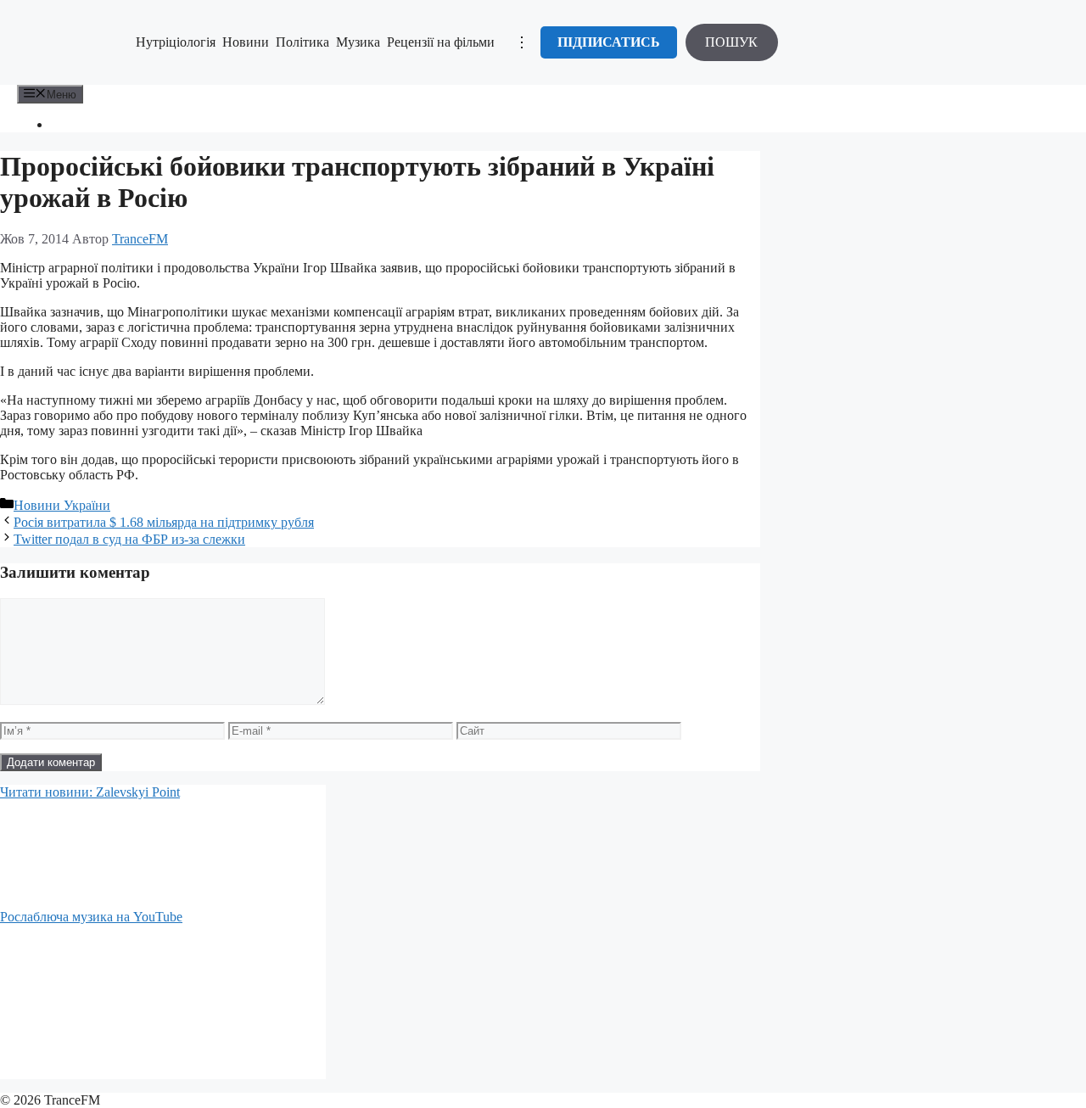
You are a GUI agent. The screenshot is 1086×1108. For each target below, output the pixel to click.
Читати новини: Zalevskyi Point (90, 792)
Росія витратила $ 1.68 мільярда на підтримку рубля (164, 522)
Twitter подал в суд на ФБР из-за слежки (129, 539)
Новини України (62, 505)
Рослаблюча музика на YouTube (91, 916)
